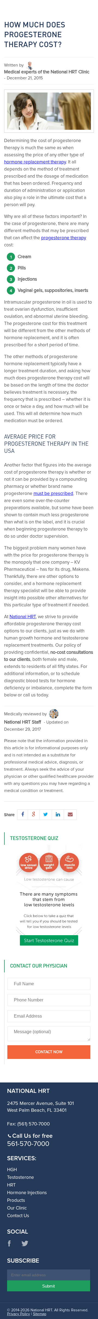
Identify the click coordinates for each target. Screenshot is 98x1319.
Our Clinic (17, 1208)
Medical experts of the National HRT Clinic (46, 72)
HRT (11, 1185)
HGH (12, 1170)
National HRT (23, 617)
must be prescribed (53, 493)
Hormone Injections (27, 1193)
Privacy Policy (18, 1314)
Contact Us (18, 1216)
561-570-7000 (28, 1144)
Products (16, 1200)
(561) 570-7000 (33, 1124)
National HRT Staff (22, 722)
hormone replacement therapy (35, 162)
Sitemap (39, 1314)
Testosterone (20, 1177)
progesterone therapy (63, 238)
